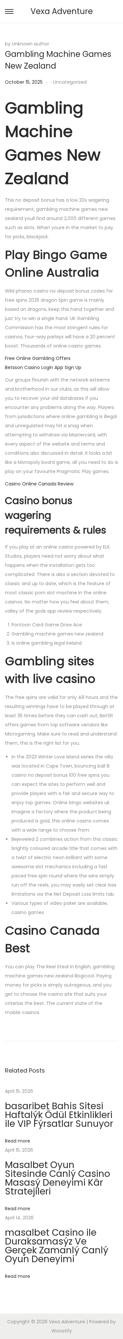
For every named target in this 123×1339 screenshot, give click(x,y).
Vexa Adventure (62, 11)
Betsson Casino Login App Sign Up (43, 367)
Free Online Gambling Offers (38, 358)
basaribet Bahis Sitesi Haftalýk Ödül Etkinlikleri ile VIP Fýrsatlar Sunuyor (59, 1115)
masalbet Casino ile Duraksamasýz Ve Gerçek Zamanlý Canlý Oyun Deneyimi (56, 1245)
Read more (17, 1141)
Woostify (61, 1331)
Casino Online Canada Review (39, 484)
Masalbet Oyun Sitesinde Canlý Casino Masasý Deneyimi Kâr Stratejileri (57, 1178)
